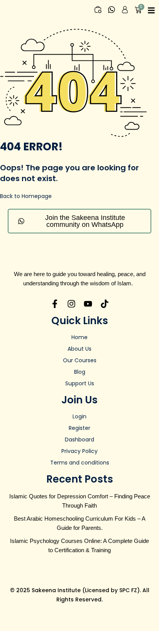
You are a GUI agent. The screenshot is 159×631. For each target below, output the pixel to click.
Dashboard (79, 439)
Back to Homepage (26, 196)
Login (79, 416)
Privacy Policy (79, 451)
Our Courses (79, 360)
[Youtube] (88, 304)
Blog (79, 372)
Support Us (79, 383)
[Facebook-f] (55, 304)
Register (79, 428)
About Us (79, 349)
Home (79, 337)
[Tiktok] (104, 304)
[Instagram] (71, 304)
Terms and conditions (79, 462)
